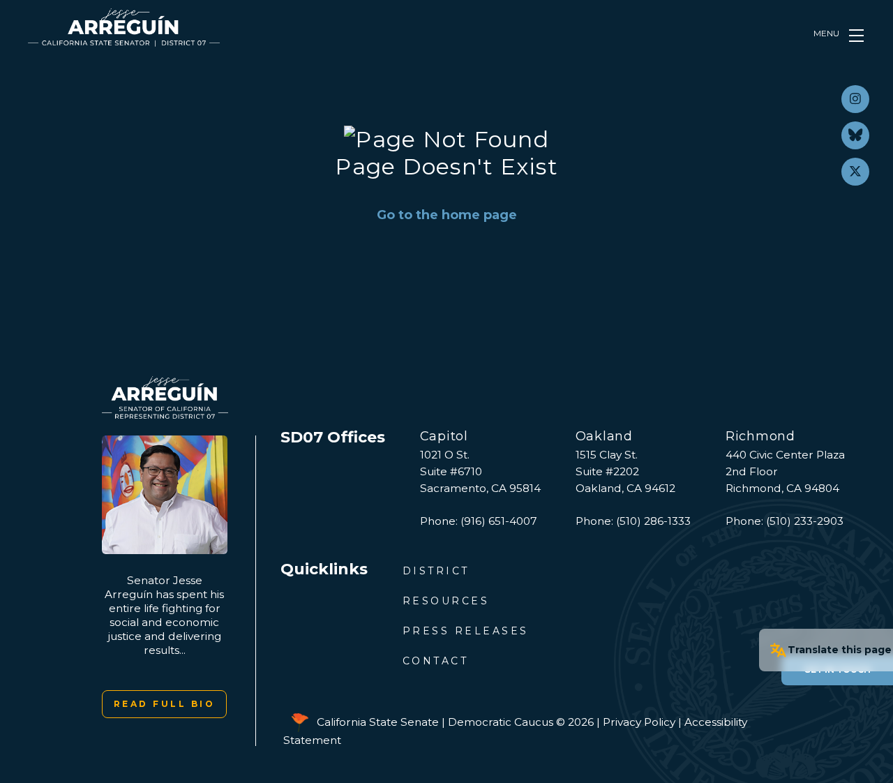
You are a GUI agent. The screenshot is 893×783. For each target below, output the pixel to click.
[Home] (124, 27)
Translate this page (840, 649)
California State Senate (378, 722)
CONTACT (436, 661)
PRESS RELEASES (466, 631)
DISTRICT (436, 571)
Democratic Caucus (500, 722)
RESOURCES (446, 601)
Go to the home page (447, 215)
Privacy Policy (639, 722)
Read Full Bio (165, 704)
